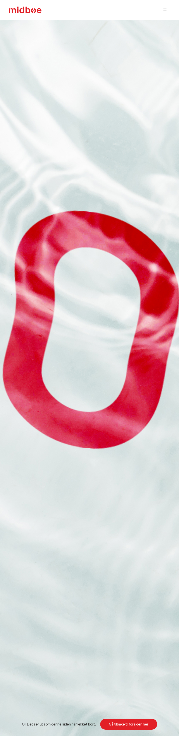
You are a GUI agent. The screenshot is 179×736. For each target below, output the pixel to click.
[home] (25, 10)
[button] (165, 10)
